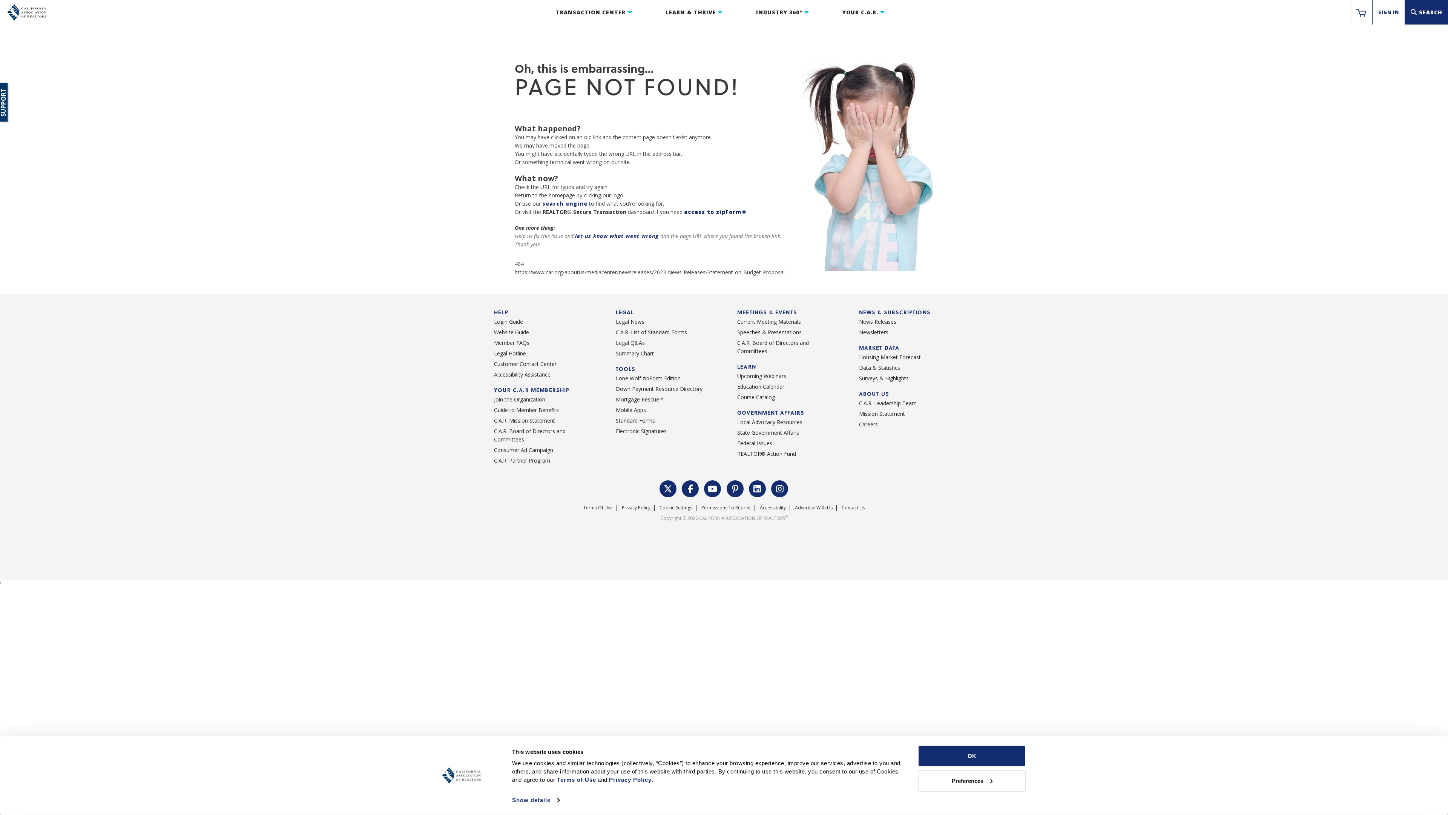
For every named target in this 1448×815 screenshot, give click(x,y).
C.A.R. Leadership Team (888, 403)
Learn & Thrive (691, 12)
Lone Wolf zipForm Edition (648, 378)
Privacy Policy (636, 507)
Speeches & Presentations (769, 332)
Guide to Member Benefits (526, 410)
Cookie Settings (676, 507)
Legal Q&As (630, 342)
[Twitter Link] (668, 487)
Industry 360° (779, 12)
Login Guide (508, 321)
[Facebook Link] (690, 487)
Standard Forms (635, 420)
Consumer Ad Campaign (523, 450)
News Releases (877, 321)
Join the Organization (519, 399)
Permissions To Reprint (726, 507)
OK (972, 756)
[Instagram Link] (779, 487)
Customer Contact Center (525, 364)
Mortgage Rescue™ (639, 399)
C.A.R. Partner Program (522, 460)
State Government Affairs (768, 432)
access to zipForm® (715, 211)
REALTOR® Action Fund (766, 453)
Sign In (1388, 12)
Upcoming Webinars (761, 376)
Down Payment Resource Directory (659, 388)
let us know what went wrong (617, 236)
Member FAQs (511, 342)
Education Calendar (760, 386)
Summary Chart (635, 353)
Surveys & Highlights (884, 378)
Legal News (630, 321)
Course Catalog (756, 397)
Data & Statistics (879, 367)
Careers (868, 424)
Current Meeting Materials (769, 321)
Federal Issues (754, 443)
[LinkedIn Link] (757, 487)
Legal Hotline (510, 353)
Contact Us (853, 507)
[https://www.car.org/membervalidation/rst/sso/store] (1361, 12)
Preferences (967, 780)
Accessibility (773, 507)
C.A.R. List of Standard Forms (651, 332)
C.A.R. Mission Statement (524, 420)
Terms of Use (598, 507)
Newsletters (873, 332)
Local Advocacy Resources (769, 422)
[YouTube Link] (712, 487)
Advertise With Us (814, 507)
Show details (531, 800)
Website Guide (511, 332)
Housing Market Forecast (890, 357)
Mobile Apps (631, 410)
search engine (564, 203)
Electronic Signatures (641, 431)
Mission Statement (882, 413)
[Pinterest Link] (735, 487)
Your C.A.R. (860, 12)
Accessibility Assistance (522, 374)
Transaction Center (591, 12)
